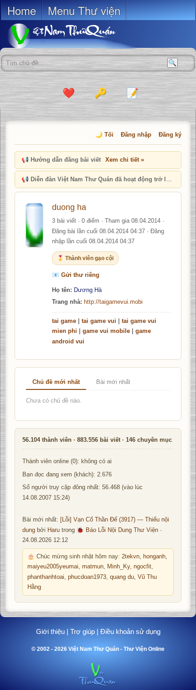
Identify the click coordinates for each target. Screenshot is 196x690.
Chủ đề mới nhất (56, 381)
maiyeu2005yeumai (52, 566)
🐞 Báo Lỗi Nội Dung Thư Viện (117, 530)
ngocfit (142, 566)
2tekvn (130, 556)
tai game (64, 320)
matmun (92, 566)
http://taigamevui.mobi (113, 301)
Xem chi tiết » (124, 159)
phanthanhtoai (45, 577)
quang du (122, 577)
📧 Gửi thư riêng (75, 274)
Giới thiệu (50, 631)
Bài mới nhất (113, 381)
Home (21, 10)
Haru (53, 530)
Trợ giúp (82, 631)
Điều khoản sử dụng (130, 631)
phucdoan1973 (87, 577)
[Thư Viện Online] (73, 36)
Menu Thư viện (84, 10)
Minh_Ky (118, 566)
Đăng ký (170, 134)
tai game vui (99, 320)
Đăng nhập (136, 134)
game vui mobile (106, 330)
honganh (154, 556)
